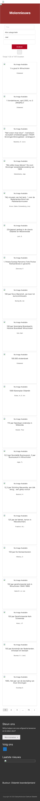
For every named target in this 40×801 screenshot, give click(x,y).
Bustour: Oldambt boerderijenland (18, 783)
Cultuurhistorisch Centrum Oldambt (26, 796)
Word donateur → (11, 737)
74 (29, 710)
